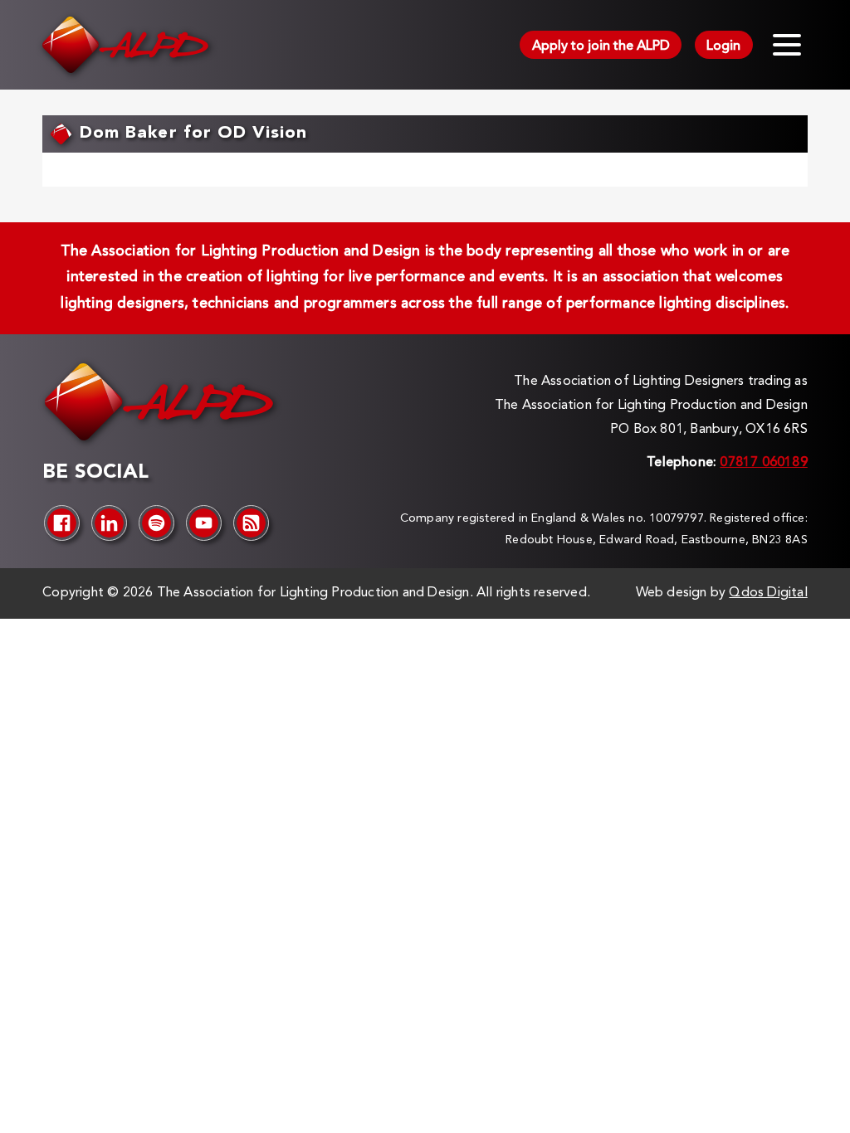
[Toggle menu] (787, 44)
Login (723, 46)
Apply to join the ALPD (601, 46)
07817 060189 (763, 462)
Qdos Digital (768, 593)
